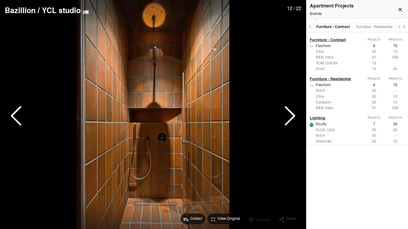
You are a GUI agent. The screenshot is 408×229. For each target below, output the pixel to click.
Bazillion (20, 10)
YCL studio (61, 10)
